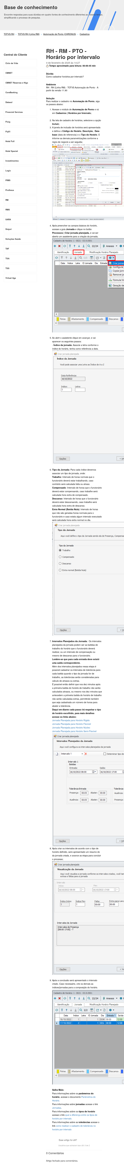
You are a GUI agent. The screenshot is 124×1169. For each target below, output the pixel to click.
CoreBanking (11, 92)
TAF (7, 248)
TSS (7, 268)
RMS (7, 209)
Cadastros (85, 34)
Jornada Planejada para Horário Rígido (71, 720)
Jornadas (56, 1107)
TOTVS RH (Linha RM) (29, 34)
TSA (7, 258)
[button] (80, 1140)
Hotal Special (11, 151)
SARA (8, 219)
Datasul (8, 102)
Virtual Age (10, 277)
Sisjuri (8, 229)
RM (6, 199)
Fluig (7, 121)
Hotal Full (10, 141)
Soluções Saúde (13, 238)
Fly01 (7, 131)
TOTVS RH (9, 34)
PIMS (7, 180)
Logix (8, 170)
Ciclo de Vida (11, 63)
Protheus (9, 190)
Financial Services (14, 112)
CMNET (8, 72)
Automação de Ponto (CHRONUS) (59, 34)
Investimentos (12, 160)
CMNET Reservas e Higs (16, 82)
